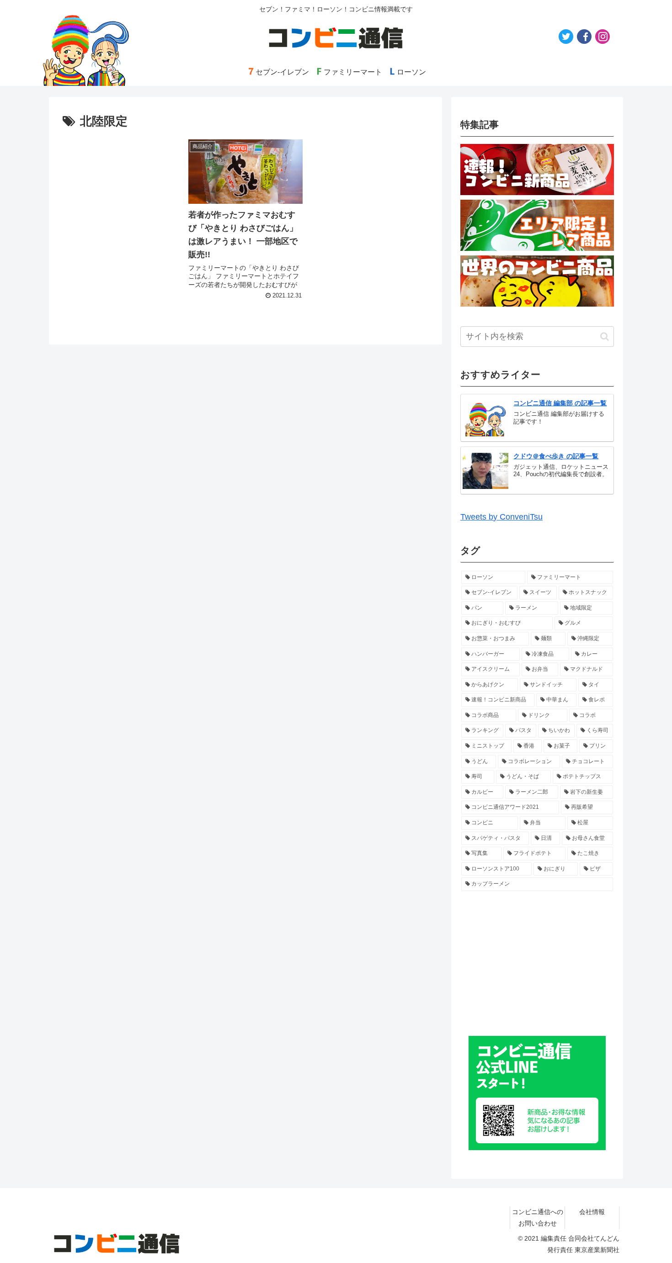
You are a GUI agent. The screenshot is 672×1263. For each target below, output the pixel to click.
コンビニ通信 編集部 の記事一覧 (560, 403)
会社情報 (592, 1211)
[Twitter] (566, 36)
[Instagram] (602, 36)
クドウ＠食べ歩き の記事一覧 (555, 456)
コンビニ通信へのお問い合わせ (537, 1217)
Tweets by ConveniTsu (501, 516)
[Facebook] (584, 36)
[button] (605, 336)
